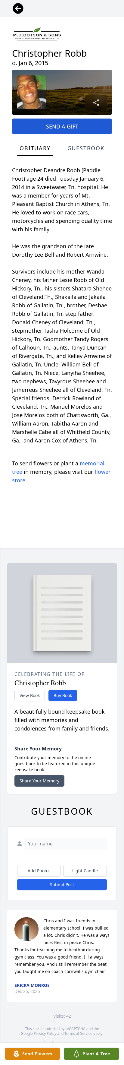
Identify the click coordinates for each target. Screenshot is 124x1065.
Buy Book (63, 695)
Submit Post (62, 884)
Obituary (35, 148)
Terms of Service (78, 1033)
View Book (30, 695)
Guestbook (85, 148)
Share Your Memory (39, 781)
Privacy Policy (45, 1033)
